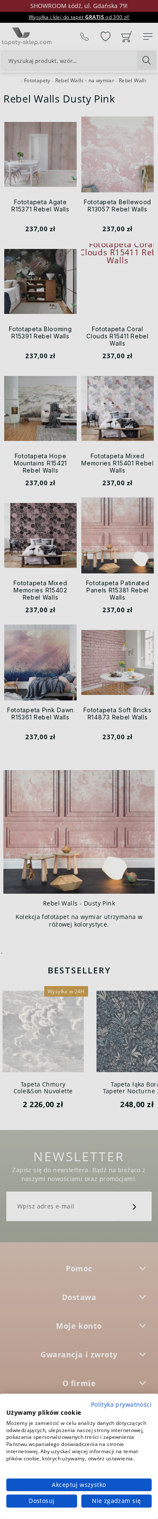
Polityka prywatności (121, 1404)
